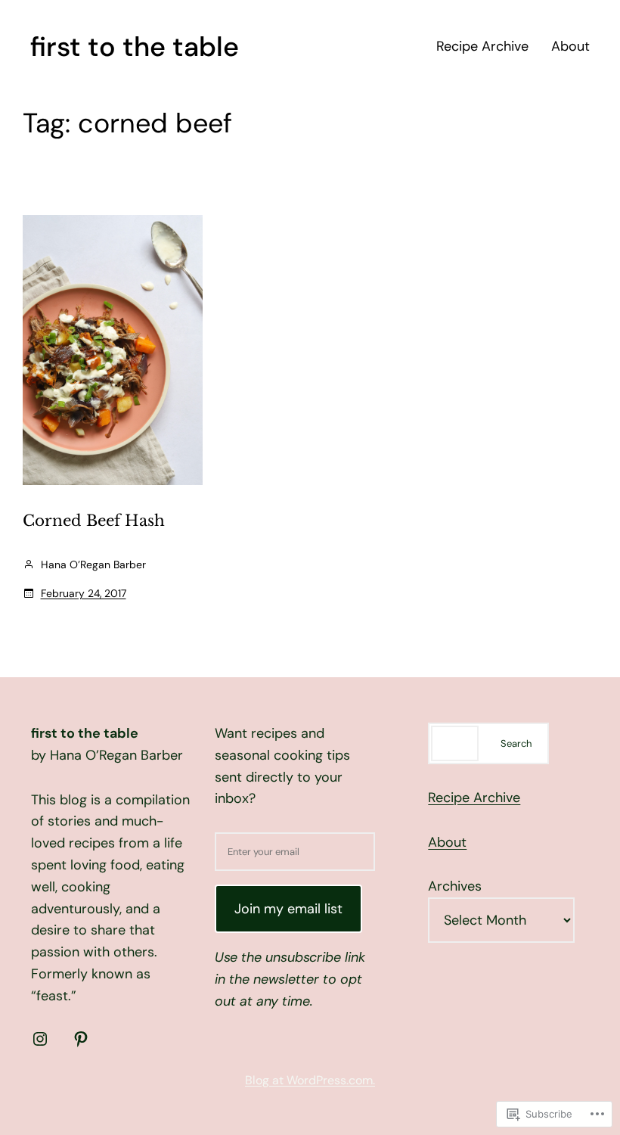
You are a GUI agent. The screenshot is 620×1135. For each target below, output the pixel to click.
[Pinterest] (81, 1039)
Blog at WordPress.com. (310, 1080)
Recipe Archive (474, 797)
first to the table (134, 46)
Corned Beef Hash (94, 521)
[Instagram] (40, 1039)
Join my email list (288, 909)
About (447, 842)
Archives (455, 886)
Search (516, 743)
